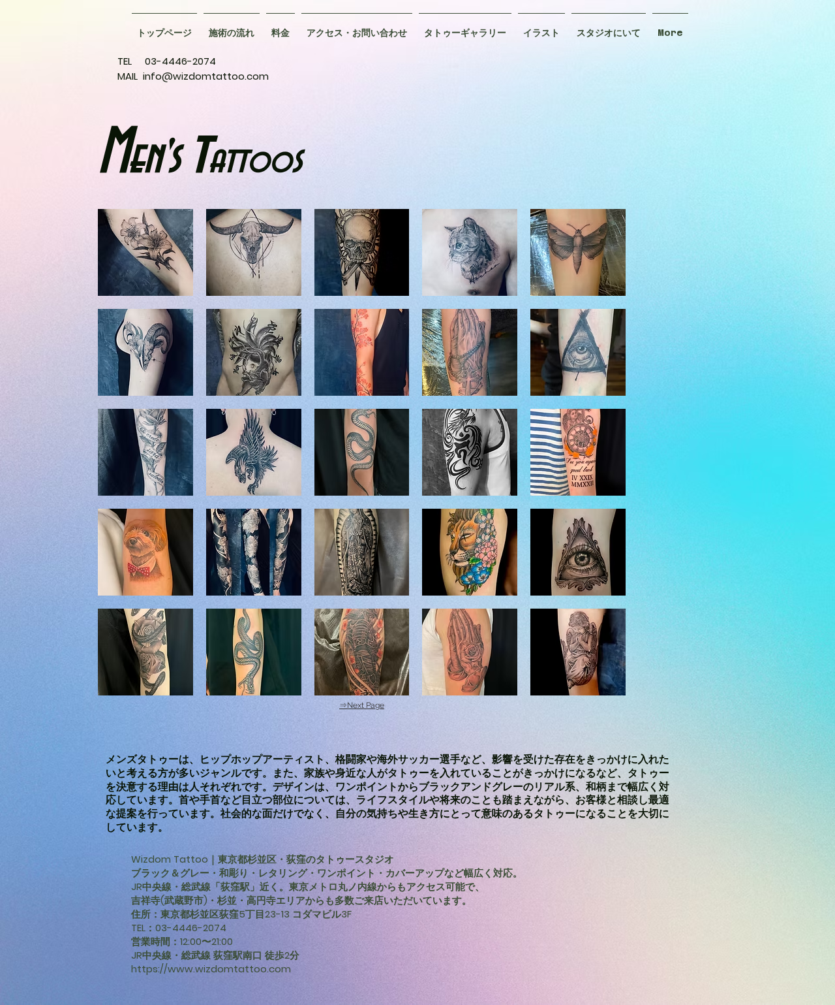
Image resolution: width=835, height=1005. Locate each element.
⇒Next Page (361, 705)
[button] (465, 27)
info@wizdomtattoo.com (206, 76)
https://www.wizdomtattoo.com (211, 969)
